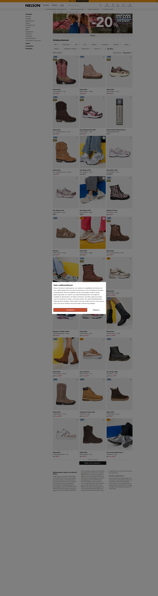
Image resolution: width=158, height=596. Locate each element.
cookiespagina (99, 301)
